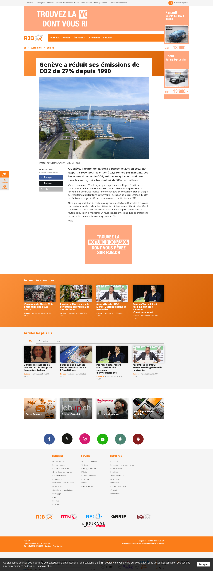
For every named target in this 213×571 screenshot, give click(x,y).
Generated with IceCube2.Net (152, 543)
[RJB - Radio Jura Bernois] (44, 516)
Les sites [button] (29, 3)
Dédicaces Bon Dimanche (63, 483)
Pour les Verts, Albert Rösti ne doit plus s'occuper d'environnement (145, 308)
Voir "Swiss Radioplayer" (76, 408)
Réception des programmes (122, 465)
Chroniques (94, 37)
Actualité (36, 47)
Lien (46, 189)
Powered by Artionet (130, 543)
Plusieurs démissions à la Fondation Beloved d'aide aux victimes (74, 307)
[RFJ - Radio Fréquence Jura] (93, 516)
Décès (76, 3)
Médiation (114, 483)
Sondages (56, 501)
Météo (84, 472)
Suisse (50, 47)
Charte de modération (119, 486)
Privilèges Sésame (101, 3)
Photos (66, 37)
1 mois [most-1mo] (57, 341)
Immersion (57, 479)
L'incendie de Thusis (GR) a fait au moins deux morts (38, 307)
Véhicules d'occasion (118, 3)
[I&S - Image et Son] (143, 516)
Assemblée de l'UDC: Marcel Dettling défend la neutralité (111, 307)
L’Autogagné (57, 494)
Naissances (68, 3)
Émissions (79, 37)
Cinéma (84, 465)
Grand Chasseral (59, 476)
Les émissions (58, 461)
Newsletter (114, 494)
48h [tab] (30, 341)
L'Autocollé (57, 497)
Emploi (59, 3)
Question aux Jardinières (62, 490)
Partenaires (115, 479)
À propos (114, 461)
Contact (113, 490)
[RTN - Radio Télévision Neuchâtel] (69, 516)
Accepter (203, 564)
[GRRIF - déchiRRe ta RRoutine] (118, 516)
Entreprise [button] (40, 3)
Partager (48, 177)
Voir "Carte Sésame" (148, 408)
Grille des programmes (62, 472)
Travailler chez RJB (118, 476)
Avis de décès (87, 486)
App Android (138, 439)
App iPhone (120, 439)
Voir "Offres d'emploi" (40, 408)
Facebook (49, 439)
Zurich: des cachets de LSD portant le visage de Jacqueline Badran (38, 367)
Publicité (114, 472)
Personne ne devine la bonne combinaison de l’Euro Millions (73, 367)
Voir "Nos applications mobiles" (112, 408)
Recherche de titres (60, 468)
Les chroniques (58, 465)
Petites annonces (88, 476)
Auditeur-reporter (181, 3)
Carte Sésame (86, 3)
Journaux (55, 37)
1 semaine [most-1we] (43, 341)
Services (108, 37)
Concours (56, 504)
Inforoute (50, 3)
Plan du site (58, 546)
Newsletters (102, 439)
